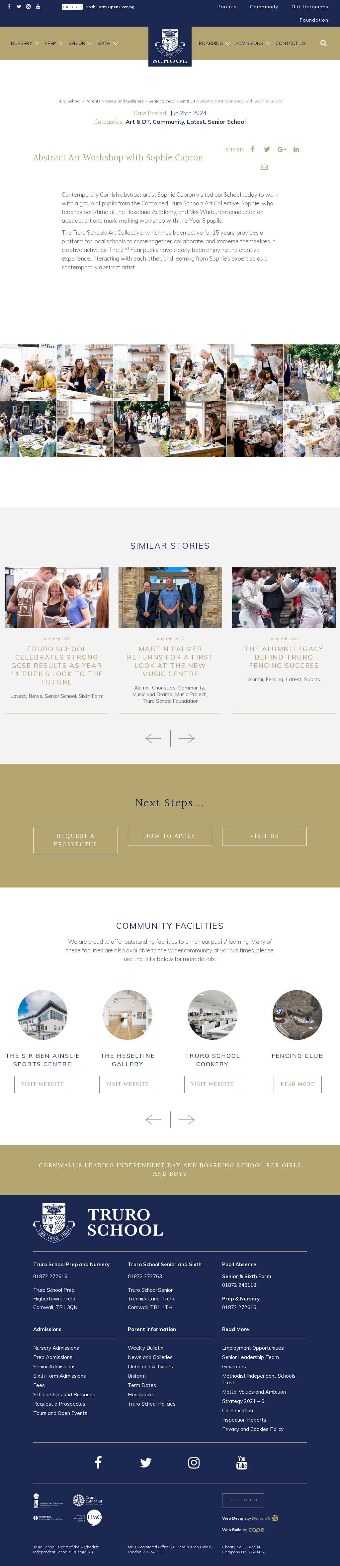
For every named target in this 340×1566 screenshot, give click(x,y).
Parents (227, 7)
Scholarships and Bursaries (64, 1394)
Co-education (237, 1410)
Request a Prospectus (59, 1404)
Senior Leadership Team (250, 1357)
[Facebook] (9, 7)
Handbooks (141, 1394)
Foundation (314, 20)
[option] (113, 6)
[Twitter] (19, 7)
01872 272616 (50, 1276)
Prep (50, 43)
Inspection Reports (244, 1420)
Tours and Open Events (60, 1413)
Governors (234, 1366)
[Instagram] (28, 7)
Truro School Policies (152, 1404)
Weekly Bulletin (145, 1348)
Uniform (137, 1376)
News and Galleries (150, 1357)
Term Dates (142, 1385)
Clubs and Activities (150, 1366)
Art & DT (138, 121)
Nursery (21, 43)
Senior (76, 43)
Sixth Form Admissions (59, 1376)
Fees (39, 1385)
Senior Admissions (54, 1366)
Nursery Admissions (56, 1348)
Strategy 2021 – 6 (243, 1401)
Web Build (232, 1529)
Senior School (227, 121)
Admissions (249, 43)
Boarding (211, 43)
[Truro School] (98, 1223)
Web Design (234, 1518)
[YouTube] (38, 7)
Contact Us (291, 43)
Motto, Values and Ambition (254, 1392)
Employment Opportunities (253, 1348)
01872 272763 (145, 1276)
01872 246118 (239, 1285)
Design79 (261, 1518)
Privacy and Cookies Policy (253, 1429)
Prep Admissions (52, 1357)
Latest (196, 121)
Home (170, 43)
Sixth (104, 43)
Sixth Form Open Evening (110, 6)
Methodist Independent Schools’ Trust (259, 1379)
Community (264, 7)
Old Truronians (310, 7)
